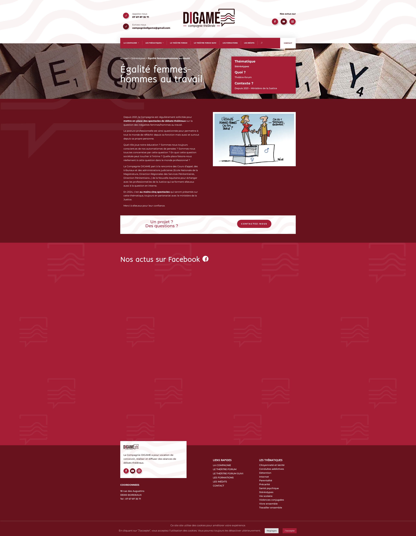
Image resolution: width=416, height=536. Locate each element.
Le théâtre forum (178, 43)
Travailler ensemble (270, 507)
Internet (264, 476)
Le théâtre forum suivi (205, 43)
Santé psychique (269, 488)
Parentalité (265, 480)
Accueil (124, 58)
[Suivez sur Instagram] (292, 22)
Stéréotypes (138, 58)
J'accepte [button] (290, 530)
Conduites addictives (271, 468)
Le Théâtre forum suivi (228, 473)
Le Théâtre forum (224, 469)
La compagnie (130, 43)
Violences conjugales (271, 499)
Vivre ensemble (268, 503)
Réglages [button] (272, 530)
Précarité (264, 484)
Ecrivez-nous (139, 24)
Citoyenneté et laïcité (272, 465)
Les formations (230, 43)
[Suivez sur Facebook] (275, 22)
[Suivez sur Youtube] (284, 22)
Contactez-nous (254, 224)
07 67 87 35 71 (133, 498)
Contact (288, 43)
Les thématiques (153, 43)
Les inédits (249, 43)
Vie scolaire (266, 496)
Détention (265, 472)
